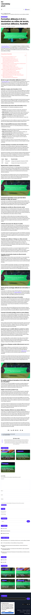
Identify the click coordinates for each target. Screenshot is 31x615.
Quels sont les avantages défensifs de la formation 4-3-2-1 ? (11, 69)
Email (2, 494)
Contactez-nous (3, 512)
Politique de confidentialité (26, 610)
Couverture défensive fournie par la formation (9, 70)
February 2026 (4, 559)
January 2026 (4, 562)
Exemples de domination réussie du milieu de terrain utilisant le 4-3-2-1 (13, 68)
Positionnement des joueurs (20, 580)
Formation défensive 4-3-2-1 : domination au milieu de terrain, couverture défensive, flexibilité (16, 540)
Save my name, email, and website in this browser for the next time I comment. (13, 503)
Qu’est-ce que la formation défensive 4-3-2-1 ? (8, 56)
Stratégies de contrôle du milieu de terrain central (10, 64)
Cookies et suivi (28, 611)
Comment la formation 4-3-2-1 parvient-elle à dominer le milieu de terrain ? (13, 63)
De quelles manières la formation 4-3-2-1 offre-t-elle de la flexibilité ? (12, 75)
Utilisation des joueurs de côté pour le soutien (9, 65)
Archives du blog (3, 514)
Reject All (10, 611)
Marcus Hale (17, 438)
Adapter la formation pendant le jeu (8, 76)
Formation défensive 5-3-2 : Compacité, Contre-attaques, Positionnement (8, 469)
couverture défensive (17, 292)
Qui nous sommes (3, 511)
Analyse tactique (4, 528)
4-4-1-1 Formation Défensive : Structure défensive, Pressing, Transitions (8, 457)
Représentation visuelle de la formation (8, 62)
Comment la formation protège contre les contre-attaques (11, 71)
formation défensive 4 (5, 81)
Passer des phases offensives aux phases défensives (10, 77)
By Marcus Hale (4, 26)
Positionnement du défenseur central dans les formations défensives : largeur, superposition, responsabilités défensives (15, 549)
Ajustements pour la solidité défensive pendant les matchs (11, 72)
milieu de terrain (24, 350)
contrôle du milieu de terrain (5, 47)
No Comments (13, 26)
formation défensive (5, 45)
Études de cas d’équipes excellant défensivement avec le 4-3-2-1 (12, 73)
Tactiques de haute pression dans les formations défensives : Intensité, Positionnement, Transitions (15, 546)
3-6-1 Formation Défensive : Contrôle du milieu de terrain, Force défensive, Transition (23, 457)
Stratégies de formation (5, 451)
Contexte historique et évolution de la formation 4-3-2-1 (11, 61)
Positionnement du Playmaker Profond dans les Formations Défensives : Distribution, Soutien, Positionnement (16, 552)
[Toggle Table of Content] (25, 55)
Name (2, 490)
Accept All (3, 612)
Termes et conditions (27, 613)
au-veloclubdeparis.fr (5, 4)
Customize (3, 611)
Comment (2, 478)
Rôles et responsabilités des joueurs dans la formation (10, 60)
